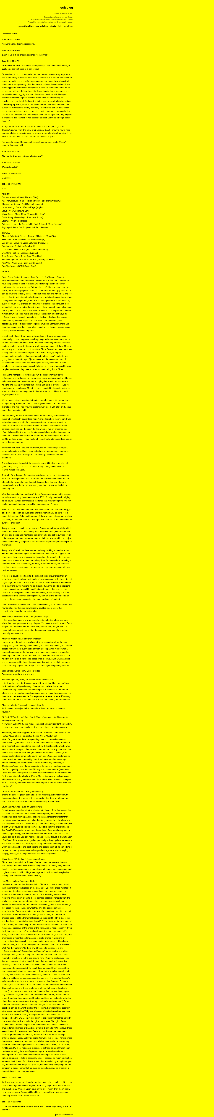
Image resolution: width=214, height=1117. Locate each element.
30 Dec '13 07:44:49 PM (11, 184)
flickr (60, 26)
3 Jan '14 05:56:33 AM (11, 39)
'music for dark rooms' (25, 550)
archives (30, 26)
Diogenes (18, 592)
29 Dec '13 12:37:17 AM (11, 1078)
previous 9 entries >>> (64, 1115)
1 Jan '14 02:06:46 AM (11, 162)
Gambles (6, 178)
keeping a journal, (13, 104)
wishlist (53, 26)
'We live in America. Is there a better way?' (22, 156)
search (39, 26)
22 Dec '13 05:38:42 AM (11, 1102)
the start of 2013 (12, 65)
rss (71, 26)
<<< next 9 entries (10, 34)
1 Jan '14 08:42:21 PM (10, 152)
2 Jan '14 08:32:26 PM (10, 61)
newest (21, 26)
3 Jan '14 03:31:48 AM (11, 50)
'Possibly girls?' (10, 167)
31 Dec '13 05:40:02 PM (11, 173)
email (66, 26)
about (45, 26)
